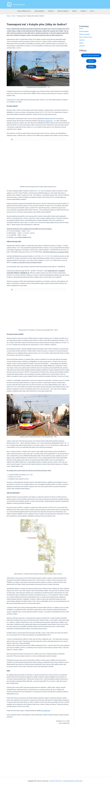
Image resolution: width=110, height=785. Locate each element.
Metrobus (91, 61)
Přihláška (91, 66)
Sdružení (83, 11)
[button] (31, 11)
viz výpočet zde (48, 120)
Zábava (74, 11)
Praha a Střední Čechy (23, 11)
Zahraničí (50, 11)
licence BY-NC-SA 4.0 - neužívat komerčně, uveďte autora (65, 781)
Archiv (92, 11)
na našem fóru (46, 710)
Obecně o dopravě (62, 11)
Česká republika (39, 11)
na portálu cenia (34, 91)
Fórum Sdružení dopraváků (91, 55)
